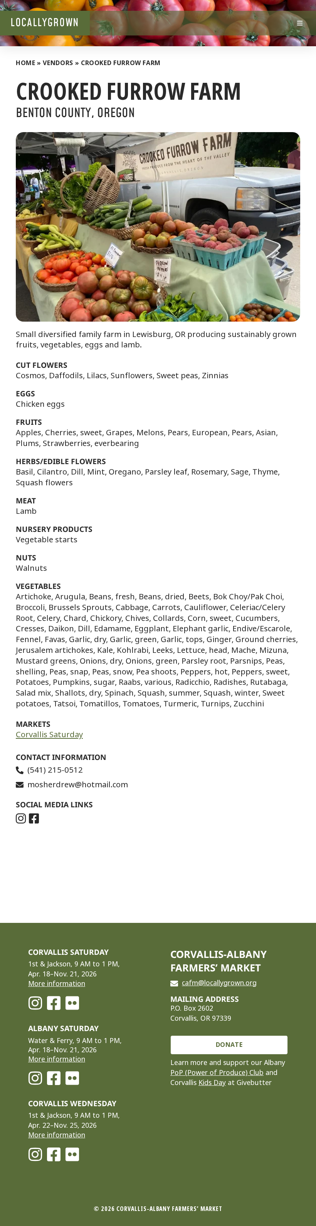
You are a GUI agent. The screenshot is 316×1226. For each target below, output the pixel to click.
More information (56, 984)
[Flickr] (72, 1003)
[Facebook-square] (53, 1003)
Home (25, 63)
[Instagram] (35, 1003)
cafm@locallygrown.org (219, 983)
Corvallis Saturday (49, 734)
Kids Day (212, 1083)
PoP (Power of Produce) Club (217, 1073)
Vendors (58, 63)
